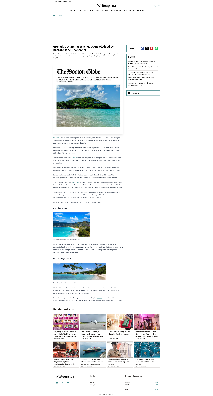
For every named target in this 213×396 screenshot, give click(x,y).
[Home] (54, 15)
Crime (91, 10)
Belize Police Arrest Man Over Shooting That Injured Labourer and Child (143, 68)
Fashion (118, 10)
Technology (131, 10)
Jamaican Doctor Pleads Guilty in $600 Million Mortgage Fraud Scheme (141, 84)
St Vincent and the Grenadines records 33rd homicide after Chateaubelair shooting (140, 73)
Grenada (74, 158)
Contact (92, 382)
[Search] (155, 6)
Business (97, 10)
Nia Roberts (136, 93)
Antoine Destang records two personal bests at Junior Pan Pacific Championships (141, 62)
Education (105, 10)
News (75, 10)
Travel (125, 10)
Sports (86, 10)
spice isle (76, 182)
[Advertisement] (106, 30)
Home (70, 10)
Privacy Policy (93, 385)
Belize (80, 10)
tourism (99, 298)
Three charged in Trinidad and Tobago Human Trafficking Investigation (141, 78)
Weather (112, 10)
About (91, 380)
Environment (140, 10)
